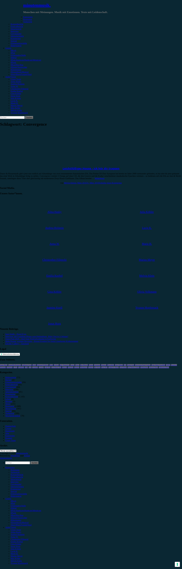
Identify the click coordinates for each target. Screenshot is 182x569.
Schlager (91, 367)
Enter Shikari (119, 365)
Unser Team (16, 79)
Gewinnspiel (16, 34)
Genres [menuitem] (8, 498)
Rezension (27, 19)
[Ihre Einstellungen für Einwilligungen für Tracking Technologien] (177, 564)
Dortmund (97, 365)
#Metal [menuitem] (14, 508)
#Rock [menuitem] (13, 501)
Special (14, 41)
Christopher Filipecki (19, 89)
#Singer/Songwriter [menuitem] (19, 518)
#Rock (13, 50)
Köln (26, 367)
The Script (97, 367)
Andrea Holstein (18, 84)
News (7, 404)
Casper (72, 365)
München (71, 367)
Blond (51, 365)
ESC (125, 365)
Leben (8, 399)
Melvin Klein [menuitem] (16, 561)
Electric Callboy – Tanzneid (17, 344)
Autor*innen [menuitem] (10, 527)
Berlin (34, 365)
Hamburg (174, 365)
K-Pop (15, 367)
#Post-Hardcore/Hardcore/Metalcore (26, 60)
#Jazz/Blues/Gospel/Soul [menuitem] (21, 525)
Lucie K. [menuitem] (14, 551)
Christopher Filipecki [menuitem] (19, 539)
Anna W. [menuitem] (14, 537)
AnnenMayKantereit (14, 365)
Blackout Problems (43, 365)
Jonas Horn (15, 96)
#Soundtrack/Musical (20, 72)
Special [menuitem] (14, 491)
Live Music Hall (56, 367)
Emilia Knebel (17, 91)
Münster (76, 367)
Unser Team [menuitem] (16, 530)
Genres (8, 48)
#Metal (14, 58)
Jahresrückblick (17, 36)
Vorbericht (27, 22)
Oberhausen (84, 367)
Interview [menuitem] (15, 482)
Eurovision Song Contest (143, 365)
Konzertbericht (17, 24)
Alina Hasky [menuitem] (16, 532)
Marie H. (14, 103)
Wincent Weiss (153, 367)
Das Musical (84, 365)
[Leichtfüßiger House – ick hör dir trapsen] (22, 161)
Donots (91, 365)
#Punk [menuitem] (13, 513)
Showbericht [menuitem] (16, 479)
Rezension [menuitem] (15, 470)
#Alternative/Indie (18, 55)
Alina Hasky (16, 81)
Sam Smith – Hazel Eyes (15, 334)
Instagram (9, 367)
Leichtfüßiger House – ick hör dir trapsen (91, 168)
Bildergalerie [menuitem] (16, 496)
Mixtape (8, 401)
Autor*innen (10, 77)
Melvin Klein (16, 110)
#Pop (13, 53)
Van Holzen (123, 367)
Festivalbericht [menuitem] (17, 477)
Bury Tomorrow (64, 365)
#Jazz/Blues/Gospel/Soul (21, 74)
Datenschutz (10, 426)
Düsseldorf (110, 365)
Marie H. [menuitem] (14, 554)
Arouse (27, 456)
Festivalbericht (17, 26)
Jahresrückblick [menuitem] (17, 486)
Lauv (30, 367)
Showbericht (16, 29)
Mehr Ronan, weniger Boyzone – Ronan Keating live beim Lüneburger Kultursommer (41, 341)
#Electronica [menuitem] (16, 520)
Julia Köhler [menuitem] (16, 549)
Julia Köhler (16, 98)
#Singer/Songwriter (19, 67)
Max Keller (15, 108)
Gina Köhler (16, 93)
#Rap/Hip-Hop (17, 65)
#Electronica (16, 69)
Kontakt (8, 438)
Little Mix (47, 367)
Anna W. (14, 86)
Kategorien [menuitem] (10, 467)
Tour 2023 (104, 367)
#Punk (13, 62)
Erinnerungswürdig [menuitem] (19, 494)
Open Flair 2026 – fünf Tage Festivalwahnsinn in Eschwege (30, 339)
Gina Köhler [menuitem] (16, 544)
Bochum (56, 365)
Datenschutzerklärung (11, 354)
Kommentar (16, 38)
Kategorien (28, 17)
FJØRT (168, 365)
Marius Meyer (17, 105)
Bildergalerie (16, 46)
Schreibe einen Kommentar (110, 183)
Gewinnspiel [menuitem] (16, 484)
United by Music (113, 367)
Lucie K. (14, 101)
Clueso (77, 365)
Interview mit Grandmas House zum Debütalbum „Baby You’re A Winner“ (36, 336)
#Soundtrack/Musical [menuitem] (20, 522)
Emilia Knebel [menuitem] (17, 542)
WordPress (15, 456)
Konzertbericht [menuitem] (17, 475)
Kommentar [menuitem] (16, 489)
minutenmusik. (37, 5)
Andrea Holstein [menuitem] (18, 534)
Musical (64, 367)
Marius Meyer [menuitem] (17, 556)
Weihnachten (144, 367)
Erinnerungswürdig (19, 43)
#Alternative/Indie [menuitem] (18, 506)
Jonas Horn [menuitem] (15, 546)
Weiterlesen (99, 178)
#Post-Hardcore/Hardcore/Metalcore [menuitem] (26, 510)
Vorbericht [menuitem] (15, 472)
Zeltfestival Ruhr (164, 367)
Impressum (10, 431)
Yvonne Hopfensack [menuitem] (19, 563)
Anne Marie (4, 365)
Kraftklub (21, 367)
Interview (15, 31)
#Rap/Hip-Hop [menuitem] (17, 515)
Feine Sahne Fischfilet (158, 365)
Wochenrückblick (12, 416)
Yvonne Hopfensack (19, 113)
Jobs (7, 433)
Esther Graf (130, 365)
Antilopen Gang (27, 365)
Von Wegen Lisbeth (133, 367)
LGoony (41, 367)
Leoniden (35, 367)
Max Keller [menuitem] (15, 558)
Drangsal (104, 365)
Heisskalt (3, 367)
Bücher (8, 380)
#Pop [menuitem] (13, 503)
